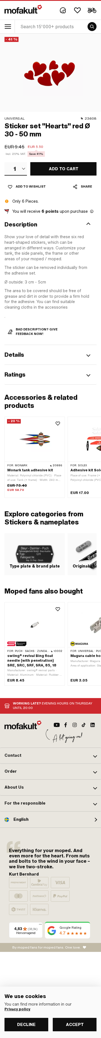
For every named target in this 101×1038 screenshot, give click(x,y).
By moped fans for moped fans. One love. (46, 947)
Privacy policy (17, 1009)
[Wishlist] (77, 10)
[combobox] (15, 169)
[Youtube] (57, 725)
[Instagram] (75, 725)
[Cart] (92, 10)
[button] (50, 224)
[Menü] (40, 925)
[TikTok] (84, 725)
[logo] (23, 9)
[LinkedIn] (93, 725)
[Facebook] (66, 725)
